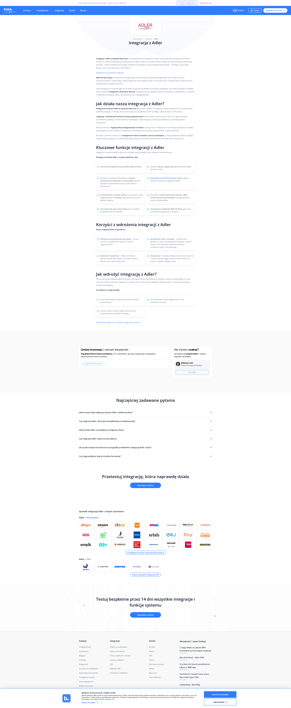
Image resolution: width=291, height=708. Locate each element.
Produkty (82, 660)
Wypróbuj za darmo (274, 10)
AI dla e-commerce (86, 686)
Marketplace (93, 517)
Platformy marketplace (118, 647)
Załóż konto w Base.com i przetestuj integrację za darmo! (118, 322)
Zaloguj (256, 10)
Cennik (72, 10)
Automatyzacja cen (86, 681)
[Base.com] (10, 10)
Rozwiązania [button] (42, 10)
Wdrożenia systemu (156, 664)
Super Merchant (155, 677)
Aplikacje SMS (115, 668)
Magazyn (82, 655)
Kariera (151, 668)
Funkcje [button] (26, 10)
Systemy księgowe (117, 660)
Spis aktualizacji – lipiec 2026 (192, 657)
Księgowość (83, 664)
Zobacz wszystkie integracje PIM (145, 575)
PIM (89, 559)
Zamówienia (83, 651)
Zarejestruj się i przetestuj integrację (110, 73)
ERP (111, 664)
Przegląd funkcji (85, 647)
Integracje (59, 10)
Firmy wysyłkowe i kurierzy (120, 655)
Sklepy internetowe (117, 651)
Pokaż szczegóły (88, 702)
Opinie (151, 660)
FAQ (150, 655)
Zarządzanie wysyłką (87, 677)
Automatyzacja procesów (88, 673)
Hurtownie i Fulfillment (118, 673)
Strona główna (138, 39)
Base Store (153, 673)
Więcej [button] (83, 10)
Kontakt (152, 647)
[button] (239, 10)
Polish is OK (206, 3)
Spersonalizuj (218, 702)
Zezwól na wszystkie (220, 694)
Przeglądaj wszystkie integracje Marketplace (145, 553)
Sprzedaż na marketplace (88, 668)
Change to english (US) (187, 3)
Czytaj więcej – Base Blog (190, 684)
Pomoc (151, 651)
